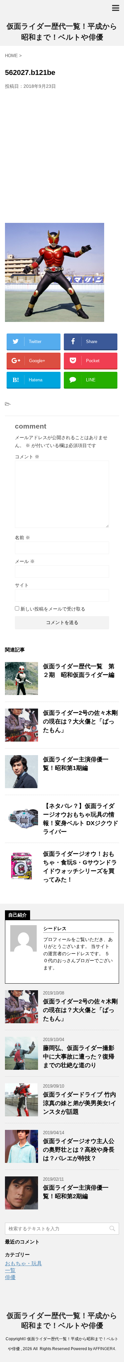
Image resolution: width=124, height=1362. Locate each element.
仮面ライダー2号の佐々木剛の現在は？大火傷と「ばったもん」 (80, 721)
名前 (22, 537)
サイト (22, 585)
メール (25, 561)
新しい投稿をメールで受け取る (53, 608)
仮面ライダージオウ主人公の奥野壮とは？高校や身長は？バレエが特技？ (78, 1150)
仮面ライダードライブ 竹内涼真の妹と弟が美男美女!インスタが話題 (79, 1103)
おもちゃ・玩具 (23, 1263)
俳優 (10, 1277)
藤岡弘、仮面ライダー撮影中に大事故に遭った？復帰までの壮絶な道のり (78, 1056)
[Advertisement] (62, 154)
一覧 (10, 1270)
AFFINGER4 (104, 1348)
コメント (27, 456)
